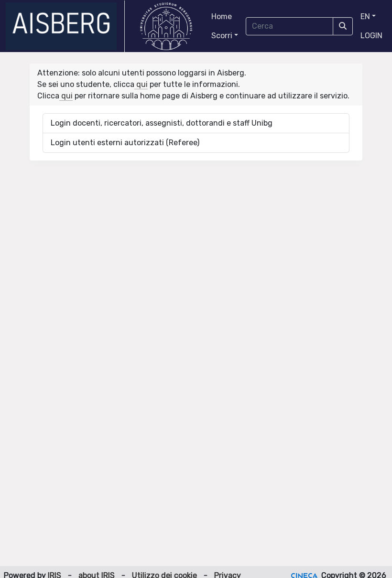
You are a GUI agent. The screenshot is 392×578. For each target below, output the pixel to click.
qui (141, 84)
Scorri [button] (221, 35)
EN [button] (365, 16)
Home (221, 16)
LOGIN (371, 35)
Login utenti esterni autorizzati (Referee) (125, 142)
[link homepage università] (166, 26)
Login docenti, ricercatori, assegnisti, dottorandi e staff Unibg (161, 123)
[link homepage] (65, 26)
